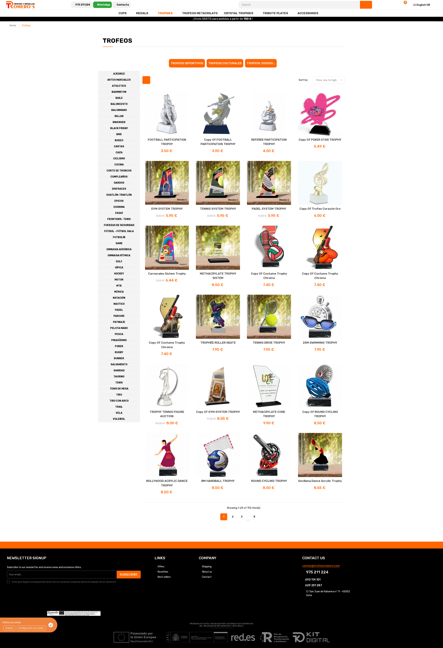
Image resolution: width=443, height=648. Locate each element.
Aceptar (9, 628)
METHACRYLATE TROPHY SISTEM (218, 276)
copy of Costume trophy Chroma (269, 276)
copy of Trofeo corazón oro (320, 208)
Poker (119, 346)
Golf (119, 261)
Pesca (119, 334)
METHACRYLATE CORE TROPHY (269, 414)
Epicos (119, 201)
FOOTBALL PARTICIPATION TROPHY (167, 142)
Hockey (119, 273)
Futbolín (119, 237)
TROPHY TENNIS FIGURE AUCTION (167, 414)
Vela (119, 412)
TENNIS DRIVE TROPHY (269, 342)
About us (207, 571)
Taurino (119, 376)
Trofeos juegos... (261, 63)
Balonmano (119, 110)
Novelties (163, 571)
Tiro (119, 394)
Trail (119, 406)
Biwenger (119, 122)
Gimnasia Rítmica (119, 255)
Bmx (119, 134)
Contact (206, 577)
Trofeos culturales (225, 63)
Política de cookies (12, 622)
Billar (119, 116)
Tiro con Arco (119, 400)
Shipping (206, 566)
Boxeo (119, 140)
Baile (119, 98)
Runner (119, 358)
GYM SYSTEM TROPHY (167, 208)
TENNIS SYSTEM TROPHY (218, 208)
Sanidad (119, 370)
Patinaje (119, 322)
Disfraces (119, 188)
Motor (119, 279)
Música (119, 291)
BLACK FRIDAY (119, 128)
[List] (155, 80)
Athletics (119, 85)
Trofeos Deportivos (187, 63)
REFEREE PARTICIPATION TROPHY (269, 142)
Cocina (119, 164)
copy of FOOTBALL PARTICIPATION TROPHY (218, 142)
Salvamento (119, 364)
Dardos (119, 182)
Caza (119, 152)
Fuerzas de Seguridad (119, 225)
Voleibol (119, 419)
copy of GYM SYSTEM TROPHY (218, 412)
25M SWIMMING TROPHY (320, 342)
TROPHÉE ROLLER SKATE (218, 342)
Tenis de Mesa (119, 388)
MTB (119, 285)
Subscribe (129, 574)
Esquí (119, 213)
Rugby (119, 352)
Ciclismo (119, 158)
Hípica (119, 267)
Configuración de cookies (31, 628)
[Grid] (146, 80)
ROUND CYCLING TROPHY (269, 481)
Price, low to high (329, 80)
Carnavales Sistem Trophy (167, 273)
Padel (119, 310)
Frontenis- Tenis (119, 219)
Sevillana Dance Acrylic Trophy (320, 481)
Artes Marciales (119, 79)
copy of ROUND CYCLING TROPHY (320, 414)
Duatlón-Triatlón (119, 194)
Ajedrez (119, 73)
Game (119, 243)
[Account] (395, 5)
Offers (161, 566)
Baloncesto (119, 104)
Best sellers (164, 577)
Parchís (119, 316)
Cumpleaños (119, 176)
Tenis (119, 382)
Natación (119, 297)
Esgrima (119, 207)
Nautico (119, 303)
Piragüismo (119, 340)
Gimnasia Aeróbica (119, 249)
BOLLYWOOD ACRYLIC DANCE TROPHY (167, 483)
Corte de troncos (119, 170)
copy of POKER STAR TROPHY (320, 139)
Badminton (119, 91)
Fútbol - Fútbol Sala (119, 231)
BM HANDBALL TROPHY (218, 481)
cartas (119, 146)
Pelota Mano (119, 328)
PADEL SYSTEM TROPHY (269, 208)
